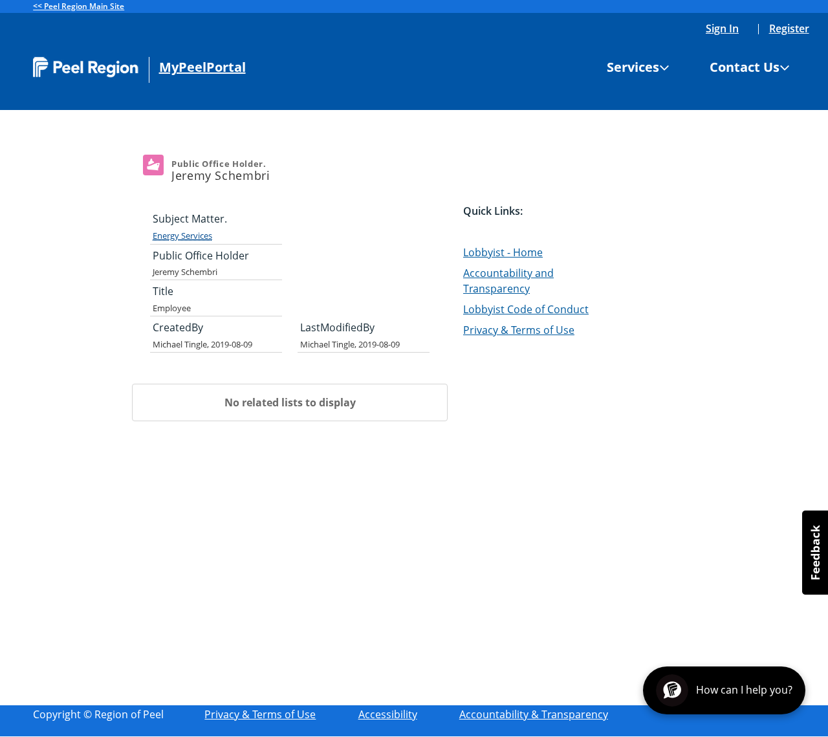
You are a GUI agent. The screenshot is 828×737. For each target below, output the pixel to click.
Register (789, 28)
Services (633, 67)
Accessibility (387, 714)
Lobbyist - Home (503, 252)
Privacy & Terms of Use (518, 330)
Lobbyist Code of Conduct (526, 309)
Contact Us (744, 67)
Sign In (722, 28)
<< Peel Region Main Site (78, 6)
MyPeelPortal (202, 67)
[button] (815, 553)
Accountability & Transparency (533, 714)
